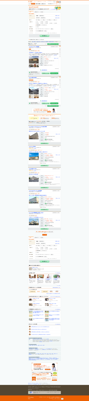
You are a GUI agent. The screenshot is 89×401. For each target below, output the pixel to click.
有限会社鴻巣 (57, 358)
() (43, 250)
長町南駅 (39, 345)
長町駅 (32, 345)
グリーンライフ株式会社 (37, 358)
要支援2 (55, 353)
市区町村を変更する (43, 243)
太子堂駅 (43, 345)
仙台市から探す (57, 243)
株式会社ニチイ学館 (42, 358)
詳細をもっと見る (56, 58)
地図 (42, 237)
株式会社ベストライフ (31, 358)
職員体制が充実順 (51, 41)
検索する (45, 35)
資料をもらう (46, 73)
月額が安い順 (43, 41)
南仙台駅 (30, 345)
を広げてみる (34, 118)
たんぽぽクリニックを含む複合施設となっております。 (36, 217)
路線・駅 (37, 237)
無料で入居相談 (38, 3)
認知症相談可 (30, 354)
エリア (31, 237)
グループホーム (37, 349)
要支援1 (52, 353)
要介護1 (40, 353)
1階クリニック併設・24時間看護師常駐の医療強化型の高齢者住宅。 (38, 195)
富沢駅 (41, 345)
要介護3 (45, 353)
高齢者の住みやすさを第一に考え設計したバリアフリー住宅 (37, 131)
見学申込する (55, 73)
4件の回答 (35, 170)
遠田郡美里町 (40, 341)
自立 (56, 353)
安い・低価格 (37, 353)
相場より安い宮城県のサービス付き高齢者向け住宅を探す (53, 293)
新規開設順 (46, 41)
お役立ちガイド (44, 3)
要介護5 (50, 353)
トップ (30, 3)
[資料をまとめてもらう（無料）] (60, 62)
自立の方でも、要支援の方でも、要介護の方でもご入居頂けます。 (38, 83)
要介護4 (48, 353)
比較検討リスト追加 (54, 46)
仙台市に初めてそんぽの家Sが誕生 (33, 174)
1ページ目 (44, 234)
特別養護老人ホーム (44, 349)
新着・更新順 (34, 41)
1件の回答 (35, 148)
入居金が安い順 (38, 41)
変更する (52, 254)
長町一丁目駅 (35, 345)
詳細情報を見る (45, 143)
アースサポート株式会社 (52, 358)
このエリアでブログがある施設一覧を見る (55, 296)
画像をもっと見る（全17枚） (32, 67)
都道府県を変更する (42, 15)
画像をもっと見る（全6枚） (32, 98)
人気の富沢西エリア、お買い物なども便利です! (35, 52)
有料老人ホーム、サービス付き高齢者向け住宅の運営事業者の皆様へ (44, 373)
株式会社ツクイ (47, 358)
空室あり (30, 353)
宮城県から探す (57, 15)
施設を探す (33, 3)
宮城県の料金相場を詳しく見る (56, 287)
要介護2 (43, 353)
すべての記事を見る (57, 309)
